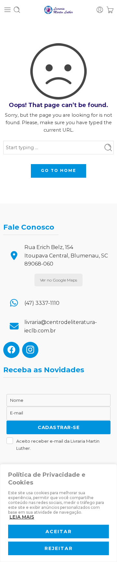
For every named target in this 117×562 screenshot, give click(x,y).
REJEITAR (59, 548)
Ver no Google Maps (58, 280)
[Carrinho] (110, 10)
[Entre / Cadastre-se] (100, 10)
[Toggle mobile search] (16, 9)
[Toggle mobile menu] (7, 10)
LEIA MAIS (21, 517)
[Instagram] (30, 349)
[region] (58, 513)
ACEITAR (59, 531)
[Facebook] (11, 349)
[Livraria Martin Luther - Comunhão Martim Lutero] (58, 10)
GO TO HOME (58, 170)
